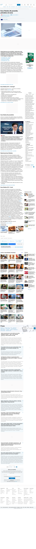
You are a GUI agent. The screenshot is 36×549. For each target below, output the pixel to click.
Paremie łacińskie (3, 330)
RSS (23, 507)
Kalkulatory (28, 121)
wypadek (21, 195)
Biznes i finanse (19, 489)
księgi (10, 216)
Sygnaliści (11, 329)
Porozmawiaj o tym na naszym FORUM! (7, 102)
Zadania (1, 500)
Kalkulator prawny (27, 135)
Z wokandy (7, 329)
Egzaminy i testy (8, 501)
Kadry (7, 6)
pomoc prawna (10, 238)
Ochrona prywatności (5, 507)
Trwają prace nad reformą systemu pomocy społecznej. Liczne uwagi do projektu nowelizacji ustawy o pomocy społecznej (29, 118)
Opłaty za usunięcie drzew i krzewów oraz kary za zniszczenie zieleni (29, 156)
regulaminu (12, 476)
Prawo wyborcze (15, 329)
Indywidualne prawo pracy (9, 489)
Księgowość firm (3, 488)
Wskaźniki (28, 144)
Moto (23, 6)
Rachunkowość (2, 490)
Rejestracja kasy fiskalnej (5, 59)
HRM (6, 493)
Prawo (16, 6)
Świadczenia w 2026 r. (28, 191)
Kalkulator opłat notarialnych (29, 134)
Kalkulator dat (27, 136)
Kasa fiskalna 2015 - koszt (5, 60)
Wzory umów (31, 501)
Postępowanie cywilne (28, 138)
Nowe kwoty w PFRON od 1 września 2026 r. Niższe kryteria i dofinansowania (29, 108)
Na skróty (31, 497)
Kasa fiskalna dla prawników (5, 58)
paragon (2, 238)
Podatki (1, 489)
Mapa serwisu (31, 507)
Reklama (28, 507)
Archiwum (31, 499)
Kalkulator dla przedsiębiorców (29, 124)
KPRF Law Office (5, 19)
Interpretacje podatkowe (28, 161)
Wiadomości (31, 489)
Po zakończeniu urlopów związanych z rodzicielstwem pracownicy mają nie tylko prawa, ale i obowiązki (29, 104)
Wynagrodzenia (8, 490)
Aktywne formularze (30, 137)
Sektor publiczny (13, 6)
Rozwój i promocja (3, 501)
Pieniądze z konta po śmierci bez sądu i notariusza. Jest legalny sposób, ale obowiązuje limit (29, 116)
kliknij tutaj (16, 481)
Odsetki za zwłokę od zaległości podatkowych (29, 148)
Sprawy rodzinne (3, 328)
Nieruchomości (26, 6)
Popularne (27, 94)
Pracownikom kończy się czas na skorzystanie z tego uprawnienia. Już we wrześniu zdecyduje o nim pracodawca (29, 98)
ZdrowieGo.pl (31, 498)
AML (24, 495)
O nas (1, 507)
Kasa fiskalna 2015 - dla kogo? (6, 57)
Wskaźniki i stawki (26, 497)
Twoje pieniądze (20, 6)
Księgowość (4, 6)
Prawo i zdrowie (14, 494)
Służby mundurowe (3, 329)
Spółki (18, 490)
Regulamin (18, 507)
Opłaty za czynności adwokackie (29, 149)
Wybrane (33, 94)
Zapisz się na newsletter (20, 241)
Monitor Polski (13, 499)
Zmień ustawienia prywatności (13, 507)
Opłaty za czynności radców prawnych (28, 151)
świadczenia (9, 89)
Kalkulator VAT (19, 500)
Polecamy (26, 252)
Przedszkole (7, 498)
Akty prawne (13, 497)
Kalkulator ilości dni (20, 499)
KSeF (32, 6)
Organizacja (2, 498)
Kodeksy (13, 503)
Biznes (10, 6)
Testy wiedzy (7, 504)
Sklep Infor (13, 493)
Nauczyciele (7, 500)
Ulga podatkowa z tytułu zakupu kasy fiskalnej (8, 185)
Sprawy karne (13, 490)
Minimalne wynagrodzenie (27, 499)
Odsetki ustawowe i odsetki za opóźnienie (29, 146)
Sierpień (32, 164)
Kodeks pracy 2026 (30, 65)
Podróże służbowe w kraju (27, 498)
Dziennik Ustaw (14, 498)
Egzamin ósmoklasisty (8, 503)
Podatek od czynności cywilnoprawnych (28, 158)
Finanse (1, 499)
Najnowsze (30, 94)
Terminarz (28, 164)
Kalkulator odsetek (20, 501)
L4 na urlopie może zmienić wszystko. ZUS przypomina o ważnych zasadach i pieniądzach (29, 106)
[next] (16, 466)
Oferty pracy (31, 503)
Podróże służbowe (26, 501)
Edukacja (30, 6)
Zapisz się (12, 478)
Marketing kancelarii (8, 330)
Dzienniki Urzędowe (14, 500)
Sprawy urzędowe (8, 328)
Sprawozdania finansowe (26, 494)
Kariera (21, 507)
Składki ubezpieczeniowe (26, 500)
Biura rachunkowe (26, 488)
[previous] (7, 466)
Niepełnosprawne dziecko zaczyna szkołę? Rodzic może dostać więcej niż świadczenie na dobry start (29, 114)
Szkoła (7, 499)
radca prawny (5, 238)
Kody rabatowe (31, 500)
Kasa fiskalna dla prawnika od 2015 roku (7, 84)
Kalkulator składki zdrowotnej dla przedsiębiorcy (29, 123)
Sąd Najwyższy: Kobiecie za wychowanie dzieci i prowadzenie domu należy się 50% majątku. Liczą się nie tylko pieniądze (29, 100)
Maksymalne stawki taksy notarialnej (28, 153)
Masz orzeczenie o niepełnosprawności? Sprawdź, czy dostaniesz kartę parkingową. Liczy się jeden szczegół (29, 112)
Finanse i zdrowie (20, 493)
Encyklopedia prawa (13, 328)
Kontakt (25, 507)
